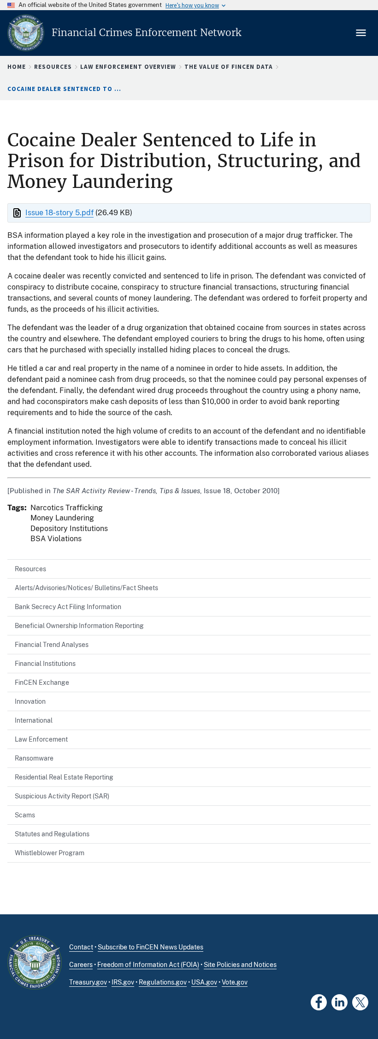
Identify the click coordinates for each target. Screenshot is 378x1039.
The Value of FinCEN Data (228, 67)
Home (16, 67)
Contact (81, 947)
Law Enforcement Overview (128, 67)
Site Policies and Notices (240, 964)
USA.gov (204, 982)
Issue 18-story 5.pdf (59, 212)
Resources (53, 67)
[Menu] (362, 33)
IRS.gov (123, 982)
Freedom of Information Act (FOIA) (148, 964)
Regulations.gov (163, 982)
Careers (81, 964)
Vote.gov (235, 982)
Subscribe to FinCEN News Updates (150, 947)
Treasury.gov (88, 982)
